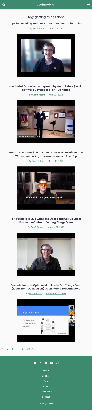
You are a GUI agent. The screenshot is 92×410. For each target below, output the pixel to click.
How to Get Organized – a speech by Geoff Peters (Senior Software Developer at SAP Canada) (46, 88)
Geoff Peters (39, 28)
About (46, 370)
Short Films (46, 391)
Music (46, 386)
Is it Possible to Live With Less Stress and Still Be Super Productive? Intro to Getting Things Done (46, 220)
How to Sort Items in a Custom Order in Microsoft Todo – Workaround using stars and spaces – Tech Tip (46, 154)
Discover (46, 375)
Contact (46, 397)
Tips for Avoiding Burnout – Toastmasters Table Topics (46, 23)
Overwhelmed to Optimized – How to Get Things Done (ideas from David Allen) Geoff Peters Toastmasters (46, 286)
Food (46, 381)
